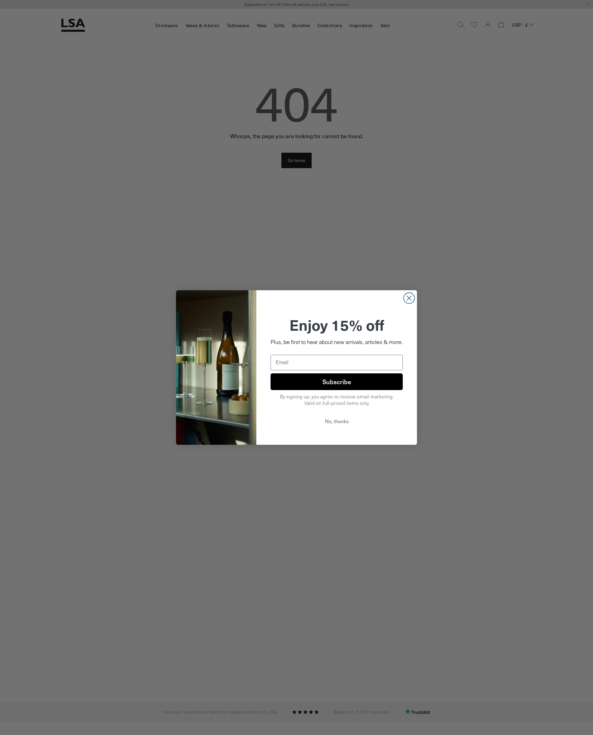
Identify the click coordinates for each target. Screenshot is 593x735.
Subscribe (336, 381)
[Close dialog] (409, 298)
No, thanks (337, 421)
